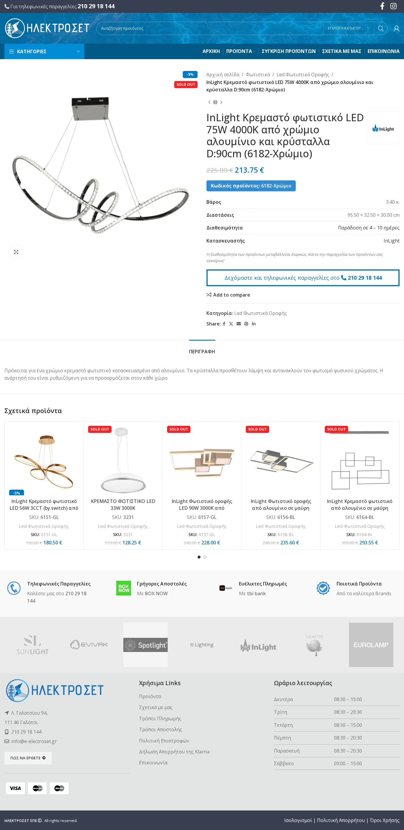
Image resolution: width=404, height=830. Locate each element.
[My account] (397, 28)
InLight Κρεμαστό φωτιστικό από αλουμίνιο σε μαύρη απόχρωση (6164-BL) (359, 508)
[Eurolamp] (371, 645)
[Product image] (44, 461)
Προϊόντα (150, 696)
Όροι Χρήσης (385, 820)
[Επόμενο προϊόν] (221, 103)
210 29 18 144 (95, 6)
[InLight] (258, 645)
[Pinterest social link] (246, 324)
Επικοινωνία (153, 762)
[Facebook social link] (224, 324)
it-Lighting (202, 644)
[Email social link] (239, 324)
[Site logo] (47, 28)
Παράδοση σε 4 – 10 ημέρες (369, 227)
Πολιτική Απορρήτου (341, 820)
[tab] (202, 349)
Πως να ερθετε (25, 758)
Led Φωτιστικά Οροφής (303, 74)
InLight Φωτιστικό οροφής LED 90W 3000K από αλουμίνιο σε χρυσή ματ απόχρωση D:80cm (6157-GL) (202, 511)
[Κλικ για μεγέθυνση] (16, 252)
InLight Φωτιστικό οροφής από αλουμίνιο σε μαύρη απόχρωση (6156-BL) (281, 508)
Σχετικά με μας (155, 707)
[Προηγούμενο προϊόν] (209, 103)
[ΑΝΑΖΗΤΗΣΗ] (381, 28)
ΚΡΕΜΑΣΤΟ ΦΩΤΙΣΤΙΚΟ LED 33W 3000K (123, 504)
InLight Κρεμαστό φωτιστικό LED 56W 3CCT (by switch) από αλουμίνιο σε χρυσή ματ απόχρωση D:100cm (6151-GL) (43, 511)
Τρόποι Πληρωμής (160, 718)
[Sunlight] (32, 645)
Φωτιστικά (258, 74)
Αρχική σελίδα (222, 74)
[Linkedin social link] (253, 324)
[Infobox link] (50, 593)
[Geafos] (315, 645)
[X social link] (231, 324)
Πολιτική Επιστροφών (164, 740)
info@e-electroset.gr (34, 741)
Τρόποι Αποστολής (160, 729)
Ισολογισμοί (298, 820)
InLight (392, 240)
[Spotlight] (145, 645)
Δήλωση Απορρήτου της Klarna (174, 751)
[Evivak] (89, 645)
